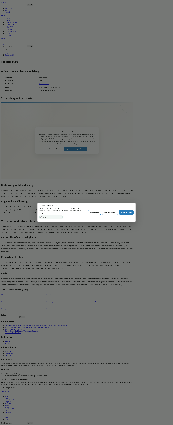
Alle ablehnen (94, 212)
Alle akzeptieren (126, 212)
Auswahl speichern (110, 212)
